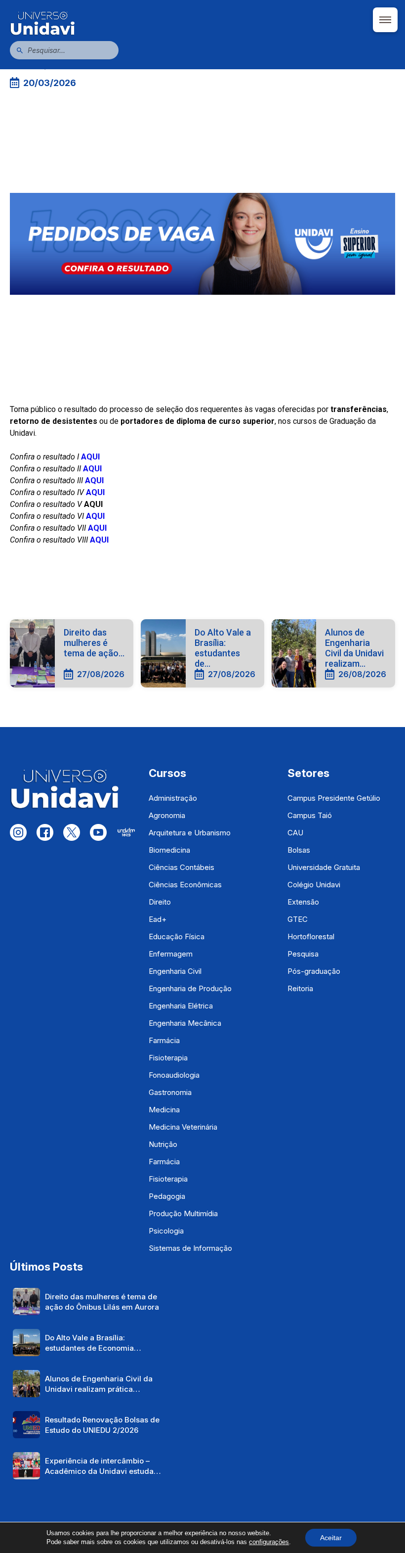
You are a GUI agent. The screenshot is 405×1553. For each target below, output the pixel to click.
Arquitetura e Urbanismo (190, 832)
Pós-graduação (313, 971)
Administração (173, 798)
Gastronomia (170, 1092)
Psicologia (166, 1230)
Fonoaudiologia (174, 1075)
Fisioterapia (168, 1057)
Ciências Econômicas (185, 884)
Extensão (303, 902)
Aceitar (331, 1538)
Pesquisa (303, 954)
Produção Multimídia (183, 1213)
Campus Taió (309, 815)
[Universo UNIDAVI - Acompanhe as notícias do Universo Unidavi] (202, 23)
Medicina (164, 1109)
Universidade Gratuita (323, 867)
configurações (269, 1542)
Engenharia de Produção (190, 988)
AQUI (99, 540)
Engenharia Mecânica (185, 1023)
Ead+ (157, 919)
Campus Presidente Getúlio (333, 798)
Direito (160, 902)
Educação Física (176, 936)
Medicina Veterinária (183, 1127)
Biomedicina (169, 850)
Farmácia (164, 1040)
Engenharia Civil (175, 971)
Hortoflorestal (310, 936)
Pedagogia (167, 1196)
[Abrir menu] (385, 19)
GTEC (297, 919)
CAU (295, 832)
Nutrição (163, 1144)
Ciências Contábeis (181, 867)
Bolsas (298, 850)
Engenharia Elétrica (181, 1005)
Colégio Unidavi (313, 884)
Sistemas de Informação (190, 1248)
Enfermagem (171, 954)
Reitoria (300, 988)
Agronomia (167, 815)
